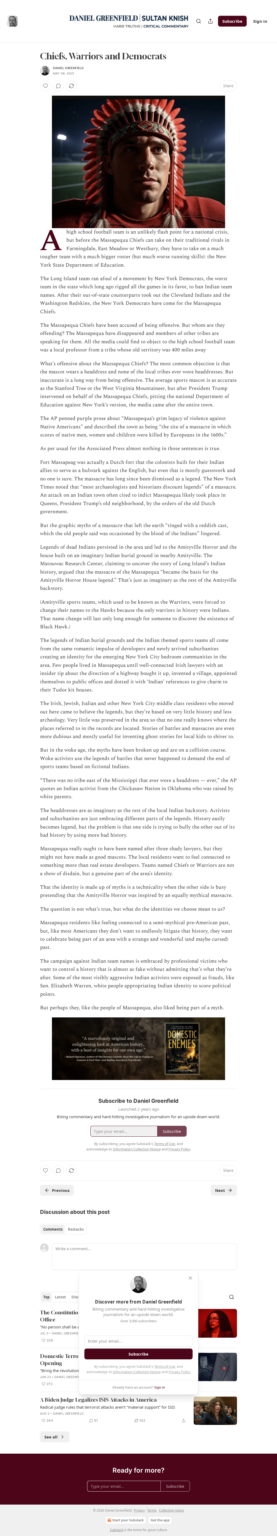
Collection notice (171, 1510)
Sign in (260, 21)
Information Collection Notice (137, 1371)
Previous (61, 1190)
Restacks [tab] (76, 1229)
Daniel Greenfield (68, 68)
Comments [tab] (52, 1229)
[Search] (198, 21)
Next (220, 1190)
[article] (138, 1410)
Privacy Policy (179, 1371)
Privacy (139, 1510)
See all (51, 1437)
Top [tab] (46, 1297)
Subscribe (232, 21)
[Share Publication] (210, 21)
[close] (190, 1278)
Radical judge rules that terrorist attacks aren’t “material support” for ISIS (107, 1407)
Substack (116, 1530)
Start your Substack (128, 1520)
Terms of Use (164, 1366)
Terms (152, 1510)
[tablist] (63, 1229)
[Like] (45, 85)
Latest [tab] (60, 1297)
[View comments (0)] (58, 85)
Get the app (160, 1520)
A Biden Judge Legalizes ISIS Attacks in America (98, 1399)
